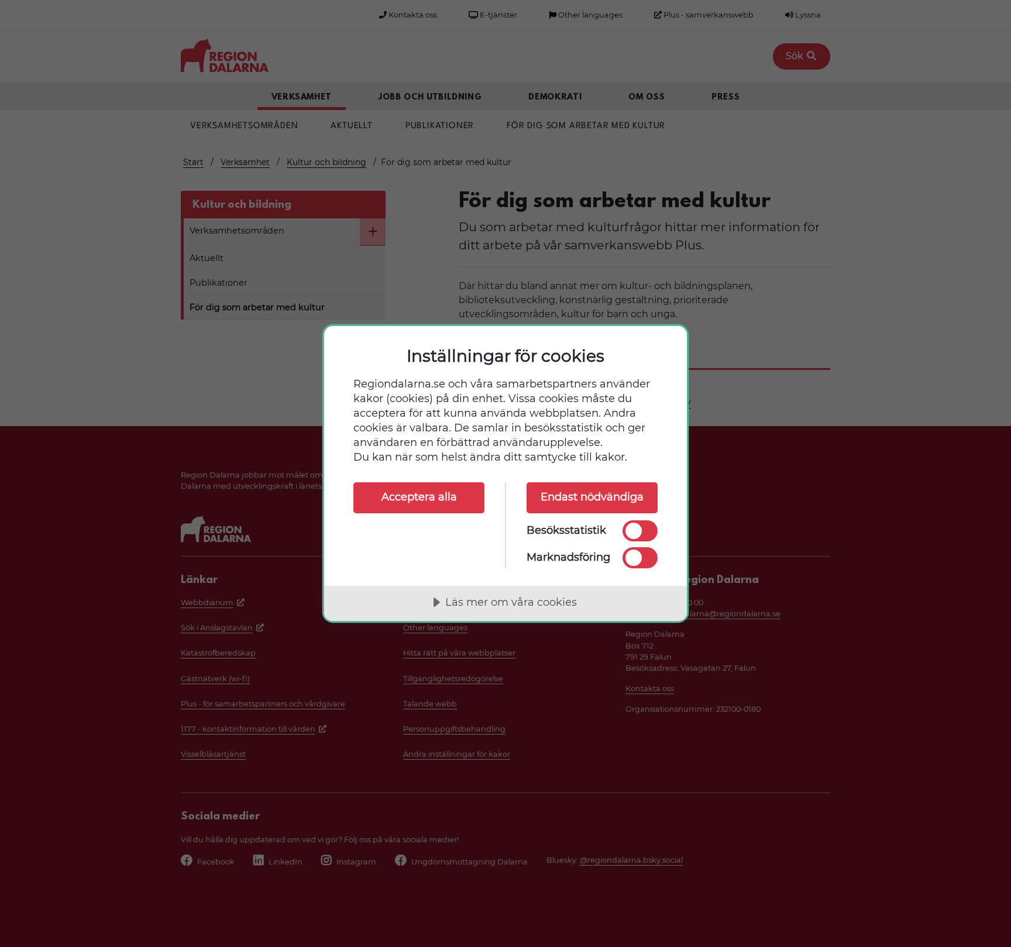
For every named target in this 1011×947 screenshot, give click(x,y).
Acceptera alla (419, 496)
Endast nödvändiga (592, 496)
